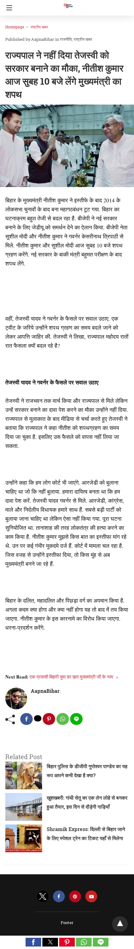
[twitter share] (37, 718)
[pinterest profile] (75, 896)
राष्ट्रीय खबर (39, 26)
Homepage (14, 26)
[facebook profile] (59, 896)
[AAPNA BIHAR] (68, 3)
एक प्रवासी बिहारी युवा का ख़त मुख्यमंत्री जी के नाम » (74, 677)
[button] (33, 942)
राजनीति (66, 39)
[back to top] (120, 924)
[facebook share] (26, 719)
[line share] (76, 719)
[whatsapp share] (62, 719)
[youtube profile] (91, 896)
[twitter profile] (43, 896)
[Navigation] (7, 8)
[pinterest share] (49, 719)
